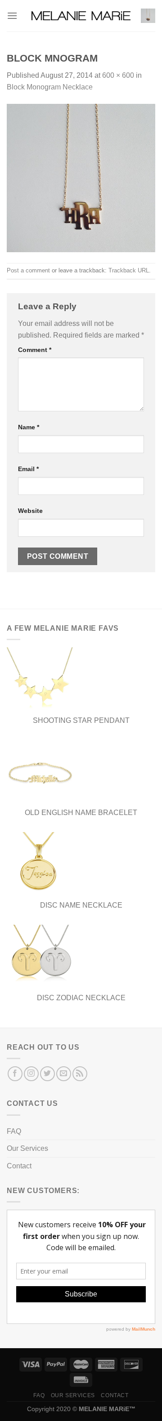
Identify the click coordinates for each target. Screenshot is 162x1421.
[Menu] (12, 15)
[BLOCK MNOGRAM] (81, 177)
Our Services (27, 1148)
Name (28, 427)
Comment (34, 349)
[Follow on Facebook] (15, 1073)
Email (28, 468)
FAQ (14, 1131)
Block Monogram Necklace (50, 87)
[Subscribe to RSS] (79, 1073)
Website (30, 510)
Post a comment (28, 270)
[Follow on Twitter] (47, 1073)
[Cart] (148, 15)
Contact (19, 1166)
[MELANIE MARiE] (81, 16)
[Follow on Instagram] (31, 1073)
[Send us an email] (63, 1073)
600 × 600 (118, 75)
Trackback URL (128, 270)
